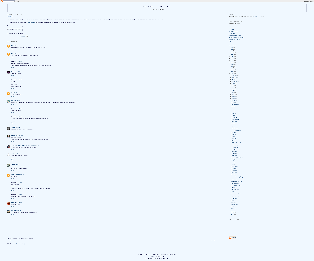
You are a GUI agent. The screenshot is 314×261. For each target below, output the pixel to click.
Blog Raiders (234, 160)
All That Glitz (234, 100)
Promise (233, 162)
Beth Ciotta (14, 100)
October (234, 79)
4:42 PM (22, 174)
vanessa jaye (14, 202)
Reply (12, 49)
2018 (232, 47)
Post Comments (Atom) (19, 244)
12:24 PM (23, 135)
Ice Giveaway (234, 145)
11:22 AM (18, 127)
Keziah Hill (13, 71)
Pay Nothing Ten (235, 196)
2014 (232, 56)
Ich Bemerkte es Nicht (236, 143)
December (234, 75)
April (233, 92)
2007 (232, 71)
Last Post (254, 16)
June (233, 87)
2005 (232, 212)
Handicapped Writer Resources (236, 37)
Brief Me (233, 115)
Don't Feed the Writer (236, 185)
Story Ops (233, 149)
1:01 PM (16, 153)
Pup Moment (234, 128)
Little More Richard (235, 194)
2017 (232, 50)
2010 (232, 64)
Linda (12, 153)
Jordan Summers (15, 174)
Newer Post (10, 241)
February (234, 96)
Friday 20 (233, 113)
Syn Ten (233, 126)
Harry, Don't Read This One (237, 157)
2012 (232, 60)
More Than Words (235, 183)
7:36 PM (20, 194)
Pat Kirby (13, 164)
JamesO (13, 127)
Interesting (233, 140)
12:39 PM (36, 145)
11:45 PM (20, 61)
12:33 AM (19, 71)
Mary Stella (14, 210)
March (233, 94)
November (234, 77)
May (233, 90)
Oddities (233, 106)
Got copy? (233, 202)
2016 (232, 52)
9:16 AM (20, 116)
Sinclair (233, 111)
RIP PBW (233, 132)
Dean (12, 45)
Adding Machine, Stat (236, 181)
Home (112, 241)
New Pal (233, 200)
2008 (232, 69)
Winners (233, 136)
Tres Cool (233, 138)
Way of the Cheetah (236, 130)
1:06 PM (19, 210)
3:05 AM (20, 79)
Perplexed (233, 102)
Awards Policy (234, 151)
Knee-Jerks (234, 121)
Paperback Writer (157, 6)
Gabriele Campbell (15, 135)
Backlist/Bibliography (234, 31)
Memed (233, 206)
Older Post (213, 241)
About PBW (231, 30)
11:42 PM (16, 53)
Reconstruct (234, 172)
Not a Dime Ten (235, 104)
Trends (233, 123)
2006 (232, 73)
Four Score (234, 117)
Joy (12, 92)
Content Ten (234, 179)
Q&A (232, 191)
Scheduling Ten (235, 153)
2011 (232, 62)
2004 (232, 214)
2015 (232, 54)
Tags (230, 41)
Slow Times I (234, 147)
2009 (232, 67)
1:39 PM (18, 164)
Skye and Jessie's (30, 22)
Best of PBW (232, 33)
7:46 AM (15, 92)
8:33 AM (19, 100)
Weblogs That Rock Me (234, 39)
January (234, 98)
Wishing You (234, 208)
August (234, 83)
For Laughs (234, 155)
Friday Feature (234, 166)
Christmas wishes (29, 19)
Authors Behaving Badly (237, 177)
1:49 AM (20, 202)
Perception (234, 170)
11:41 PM (16, 45)
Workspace (234, 198)
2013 (232, 58)
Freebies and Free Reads (235, 35)
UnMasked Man (235, 119)
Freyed (233, 174)
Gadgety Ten (234, 204)
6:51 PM (20, 182)
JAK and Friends (235, 189)
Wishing (233, 164)
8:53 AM (20, 108)
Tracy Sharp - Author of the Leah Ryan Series (22, 145)
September (234, 81)
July (233, 85)
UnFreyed (233, 168)
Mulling (233, 187)
